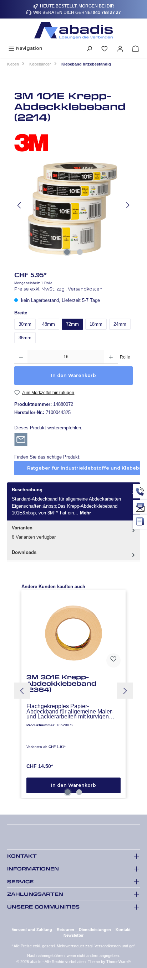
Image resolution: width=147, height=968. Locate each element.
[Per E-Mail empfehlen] (21, 439)
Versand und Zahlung (32, 929)
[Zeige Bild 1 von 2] (67, 252)
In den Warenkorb (73, 375)
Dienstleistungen (95, 929)
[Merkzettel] (104, 48)
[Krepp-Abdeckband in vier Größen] (73, 205)
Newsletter (73, 935)
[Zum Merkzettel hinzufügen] (113, 660)
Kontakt (123, 929)
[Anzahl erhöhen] (110, 357)
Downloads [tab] (24, 552)
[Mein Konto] (120, 48)
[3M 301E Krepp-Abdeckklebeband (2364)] (73, 633)
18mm (96, 324)
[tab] (73, 501)
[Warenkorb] (135, 48)
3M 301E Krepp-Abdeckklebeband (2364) (61, 684)
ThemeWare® (118, 961)
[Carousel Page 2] (79, 792)
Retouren (65, 929)
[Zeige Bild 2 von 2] (80, 252)
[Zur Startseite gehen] (73, 30)
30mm (25, 324)
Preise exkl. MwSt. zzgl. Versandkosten (58, 289)
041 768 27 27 (107, 12)
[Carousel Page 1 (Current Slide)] (68, 792)
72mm (72, 324)
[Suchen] (89, 48)
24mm (119, 324)
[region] (73, 205)
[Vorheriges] (19, 205)
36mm (25, 337)
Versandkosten (108, 946)
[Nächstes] (127, 205)
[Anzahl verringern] (20, 357)
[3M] (73, 143)
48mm (48, 324)
